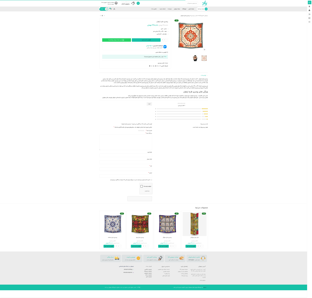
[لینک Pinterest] (156, 66)
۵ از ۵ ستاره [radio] (138, 130)
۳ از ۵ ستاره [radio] (141, 130)
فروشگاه (201, 15)
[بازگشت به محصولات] (102, 16)
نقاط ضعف (149, 159)
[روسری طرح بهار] (140, 224)
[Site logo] (204, 3)
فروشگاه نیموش (112, 287)
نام (151, 166)
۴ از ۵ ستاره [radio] (140, 130)
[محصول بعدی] (100, 16)
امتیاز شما (149, 130)
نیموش (206, 15)
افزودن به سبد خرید (146, 40)
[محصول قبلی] (104, 16)
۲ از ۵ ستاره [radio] (142, 130)
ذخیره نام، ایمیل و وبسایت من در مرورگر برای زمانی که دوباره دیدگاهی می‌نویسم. (130, 180)
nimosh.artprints (127, 272)
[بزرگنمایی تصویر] (204, 50)
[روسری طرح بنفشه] (113, 224)
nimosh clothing (128, 269)
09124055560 (191, 260)
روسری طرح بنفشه (112, 237)
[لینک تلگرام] (150, 66)
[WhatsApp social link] (152, 66)
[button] (190, 246)
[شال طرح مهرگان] (195, 224)
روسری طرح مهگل (167, 237)
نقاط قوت (149, 152)
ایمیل (150, 173)
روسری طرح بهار (140, 237)
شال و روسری (194, 15)
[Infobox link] (128, 3)
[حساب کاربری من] (114, 9)
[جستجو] (138, 3)
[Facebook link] (160, 66)
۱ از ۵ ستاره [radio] (143, 130)
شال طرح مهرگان (194, 237)
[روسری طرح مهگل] (167, 224)
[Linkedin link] (154, 66)
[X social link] (158, 66)
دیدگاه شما (149, 133)
